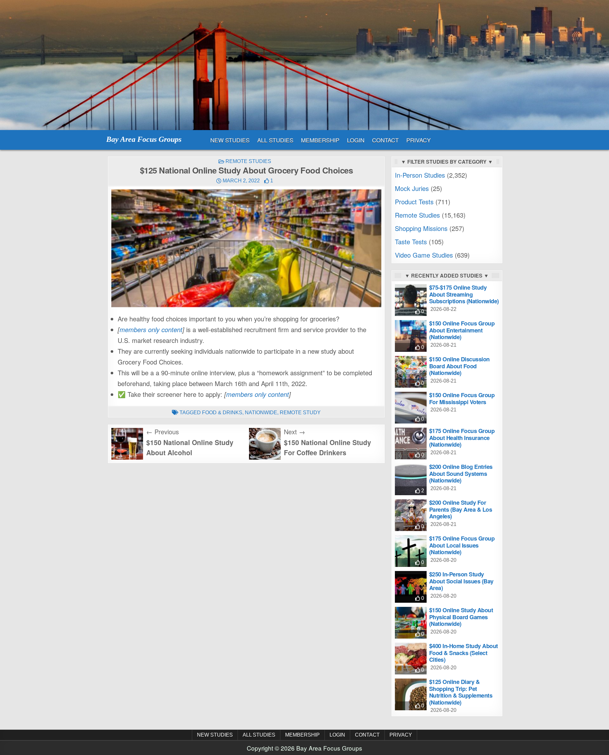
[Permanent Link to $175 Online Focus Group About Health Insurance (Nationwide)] (411, 443)
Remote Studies (248, 161)
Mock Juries (412, 188)
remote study (300, 412)
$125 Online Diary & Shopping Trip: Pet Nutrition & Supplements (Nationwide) (461, 692)
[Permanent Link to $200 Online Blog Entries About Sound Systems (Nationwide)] (411, 479)
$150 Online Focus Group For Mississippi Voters (462, 398)
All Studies (275, 140)
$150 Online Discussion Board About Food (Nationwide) (459, 366)
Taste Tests (411, 241)
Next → (294, 431)
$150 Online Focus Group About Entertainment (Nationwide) (462, 330)
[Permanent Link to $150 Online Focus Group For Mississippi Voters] (411, 407)
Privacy (418, 140)
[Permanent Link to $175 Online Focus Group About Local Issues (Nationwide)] (411, 551)
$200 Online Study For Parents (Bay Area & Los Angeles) (460, 509)
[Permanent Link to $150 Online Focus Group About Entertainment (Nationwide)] (411, 336)
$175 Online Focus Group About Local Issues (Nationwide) (462, 545)
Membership (320, 140)
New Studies (230, 140)
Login (355, 140)
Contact (385, 140)
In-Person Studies (420, 175)
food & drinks (222, 412)
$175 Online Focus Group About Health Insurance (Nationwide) (462, 438)
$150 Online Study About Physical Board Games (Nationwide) (461, 617)
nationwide (261, 412)
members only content (151, 329)
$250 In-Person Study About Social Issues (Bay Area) (461, 581)
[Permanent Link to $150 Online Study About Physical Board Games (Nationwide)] (411, 623)
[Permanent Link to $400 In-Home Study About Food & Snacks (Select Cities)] (411, 658)
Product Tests (414, 201)
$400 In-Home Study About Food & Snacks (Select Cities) (463, 653)
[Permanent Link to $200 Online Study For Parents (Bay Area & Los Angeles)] (411, 515)
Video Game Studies (424, 254)
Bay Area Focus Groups (143, 139)
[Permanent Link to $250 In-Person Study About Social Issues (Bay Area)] (411, 587)
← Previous (162, 431)
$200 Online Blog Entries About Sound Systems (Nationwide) (461, 473)
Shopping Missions (421, 228)
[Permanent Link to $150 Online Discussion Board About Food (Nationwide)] (411, 372)
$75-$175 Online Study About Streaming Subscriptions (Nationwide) (464, 294)
